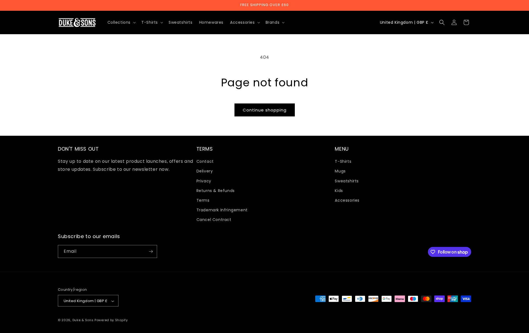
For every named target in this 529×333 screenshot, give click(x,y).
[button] (121, 22)
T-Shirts (343, 161)
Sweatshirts (347, 181)
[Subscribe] (151, 251)
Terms (203, 200)
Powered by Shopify (111, 320)
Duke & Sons (83, 320)
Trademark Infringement (222, 210)
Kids (339, 190)
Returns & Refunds (215, 190)
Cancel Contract (213, 220)
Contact (205, 161)
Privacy (203, 181)
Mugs (340, 171)
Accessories (347, 200)
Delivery (204, 171)
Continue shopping (265, 110)
